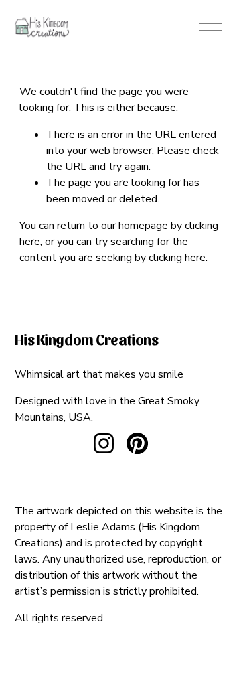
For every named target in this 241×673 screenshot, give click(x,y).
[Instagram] (103, 443)
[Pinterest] (137, 443)
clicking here (177, 257)
